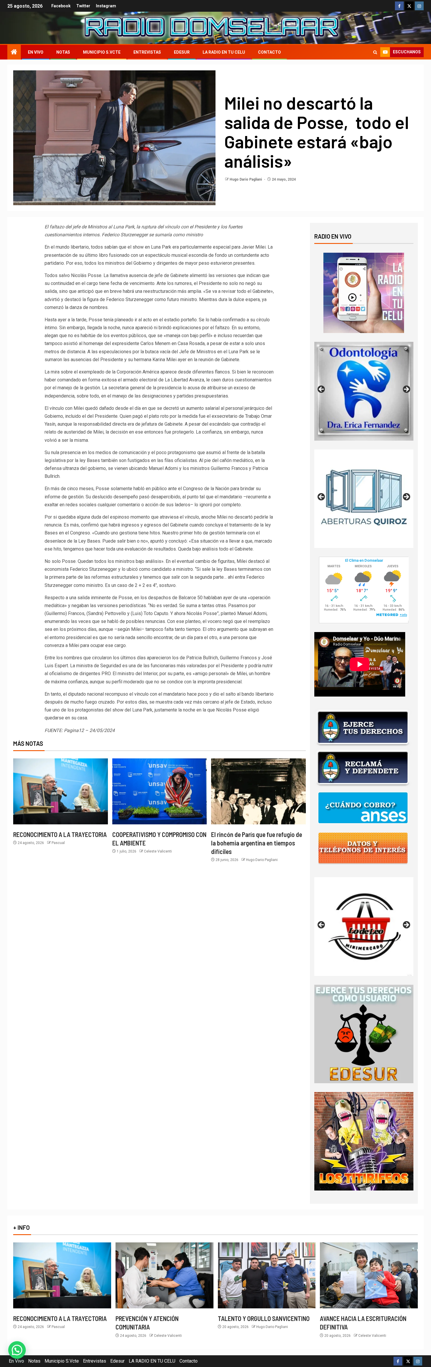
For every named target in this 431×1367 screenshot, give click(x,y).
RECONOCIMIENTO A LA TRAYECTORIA (60, 834)
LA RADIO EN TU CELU (224, 52)
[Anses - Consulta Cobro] (363, 808)
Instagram (106, 6)
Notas (63, 52)
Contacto (269, 52)
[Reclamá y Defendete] (363, 767)
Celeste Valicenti (158, 851)
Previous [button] (321, 389)
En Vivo (35, 52)
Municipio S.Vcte (102, 52)
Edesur (182, 52)
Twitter (83, 6)
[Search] (375, 52)
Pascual (58, 843)
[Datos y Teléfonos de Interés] (363, 848)
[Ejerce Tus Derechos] (363, 727)
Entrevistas (147, 52)
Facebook (61, 6)
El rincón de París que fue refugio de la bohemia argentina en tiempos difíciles (256, 843)
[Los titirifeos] (363, 1141)
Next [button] (406, 389)
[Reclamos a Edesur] (363, 1033)
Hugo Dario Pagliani (246, 179)
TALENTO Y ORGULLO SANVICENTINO (264, 1318)
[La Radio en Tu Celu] (363, 292)
